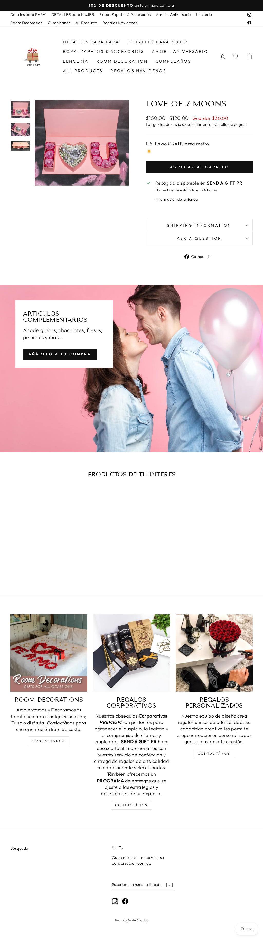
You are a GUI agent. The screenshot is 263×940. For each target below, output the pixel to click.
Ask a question (199, 238)
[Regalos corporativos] (131, 653)
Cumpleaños (59, 22)
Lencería (204, 14)
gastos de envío (167, 124)
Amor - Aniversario (173, 14)
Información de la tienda (176, 199)
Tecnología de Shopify (131, 920)
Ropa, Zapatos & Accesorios (125, 14)
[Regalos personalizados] (214, 653)
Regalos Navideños (119, 22)
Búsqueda (19, 848)
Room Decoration (26, 22)
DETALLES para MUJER (73, 14)
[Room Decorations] (48, 653)
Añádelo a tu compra (60, 354)
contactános (48, 741)
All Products (86, 22)
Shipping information (199, 225)
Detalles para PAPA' (28, 14)
